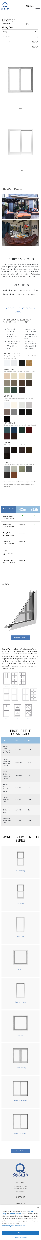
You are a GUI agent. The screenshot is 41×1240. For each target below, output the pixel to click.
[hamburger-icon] (37, 6)
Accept (20, 1233)
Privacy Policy (24, 1237)
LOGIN (31, 6)
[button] (38, 1207)
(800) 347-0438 (20, 1192)
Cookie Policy (15, 1237)
